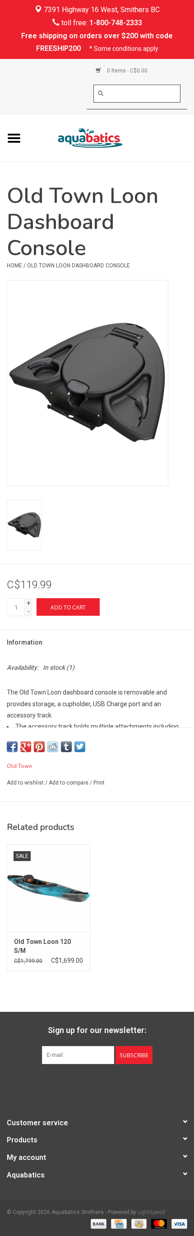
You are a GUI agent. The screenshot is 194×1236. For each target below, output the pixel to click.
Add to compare (69, 783)
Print (99, 783)
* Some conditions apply (123, 48)
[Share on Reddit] (52, 746)
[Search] (100, 93)
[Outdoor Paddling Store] (111, 137)
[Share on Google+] (25, 746)
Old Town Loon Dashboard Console (78, 265)
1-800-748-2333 (115, 22)
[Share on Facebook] (12, 746)
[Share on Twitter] (79, 746)
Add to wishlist (25, 783)
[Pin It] (39, 746)
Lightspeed (151, 1212)
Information (24, 642)
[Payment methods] (98, 1223)
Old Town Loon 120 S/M (42, 946)
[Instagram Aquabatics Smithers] (105, 1082)
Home (14, 265)
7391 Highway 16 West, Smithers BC (101, 9)
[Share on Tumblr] (66, 746)
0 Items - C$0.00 (127, 71)
